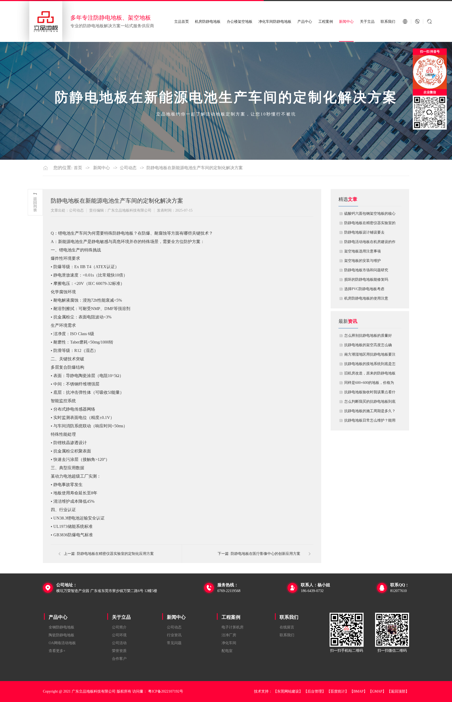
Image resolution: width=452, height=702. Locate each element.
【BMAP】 (358, 691)
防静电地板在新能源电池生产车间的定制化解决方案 (194, 168)
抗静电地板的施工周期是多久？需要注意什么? (370, 412)
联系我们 (388, 21)
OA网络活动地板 (62, 643)
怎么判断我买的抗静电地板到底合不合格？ (370, 403)
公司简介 (119, 627)
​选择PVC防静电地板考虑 (364, 289)
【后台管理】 (315, 691)
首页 (78, 168)
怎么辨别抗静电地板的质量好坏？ (368, 337)
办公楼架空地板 (239, 21)
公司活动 (119, 643)
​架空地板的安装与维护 (362, 261)
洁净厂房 (229, 635)
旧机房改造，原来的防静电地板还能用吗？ (370, 374)
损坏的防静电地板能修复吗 (366, 279)
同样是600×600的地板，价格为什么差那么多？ (369, 384)
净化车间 (229, 643)
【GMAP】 (377, 691)
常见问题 (174, 643)
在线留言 (287, 627)
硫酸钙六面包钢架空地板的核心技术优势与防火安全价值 (370, 215)
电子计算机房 (233, 627)
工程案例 (325, 21)
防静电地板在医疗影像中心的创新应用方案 (265, 554)
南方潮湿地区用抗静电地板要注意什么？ (370, 355)
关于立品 (367, 21)
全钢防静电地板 (61, 627)
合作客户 (119, 659)
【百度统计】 (338, 691)
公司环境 (119, 635)
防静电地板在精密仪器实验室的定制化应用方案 (115, 554)
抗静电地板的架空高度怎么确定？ (368, 346)
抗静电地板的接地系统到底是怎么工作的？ (370, 365)
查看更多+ (57, 651)
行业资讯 (174, 635)
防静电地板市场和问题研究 (366, 270)
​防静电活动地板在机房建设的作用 (370, 243)
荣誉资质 (119, 651)
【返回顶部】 (398, 691)
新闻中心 (346, 21)
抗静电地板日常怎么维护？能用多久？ (370, 421)
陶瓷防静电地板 (61, 635)
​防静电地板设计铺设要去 (364, 232)
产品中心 (304, 21)
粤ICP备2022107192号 (165, 691)
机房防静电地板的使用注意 (366, 298)
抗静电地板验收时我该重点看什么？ (370, 393)
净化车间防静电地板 (274, 21)
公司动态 (128, 168)
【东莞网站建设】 (288, 691)
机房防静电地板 (208, 21)
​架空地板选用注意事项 (362, 251)
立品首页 (181, 21)
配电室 (227, 651)
